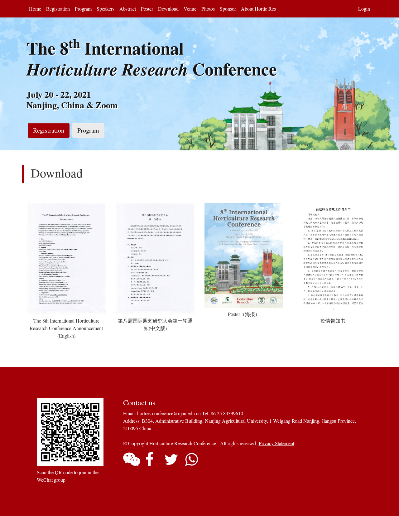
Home (35, 8)
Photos (208, 8)
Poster (147, 8)
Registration (58, 8)
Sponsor (228, 8)
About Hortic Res (258, 8)
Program (83, 8)
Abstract (127, 8)
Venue (190, 8)
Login (364, 8)
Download (168, 8)
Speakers (105, 8)
